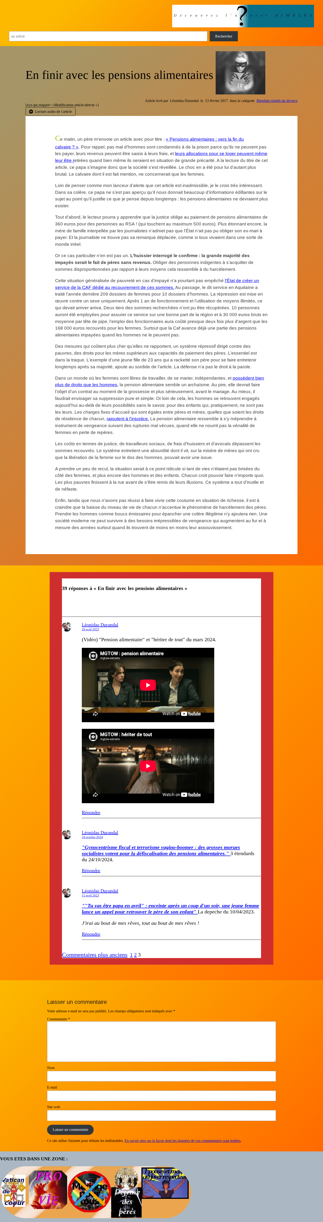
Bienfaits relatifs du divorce (277, 101)
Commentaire (58, 1019)
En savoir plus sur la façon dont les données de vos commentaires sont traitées (182, 1141)
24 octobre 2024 (92, 837)
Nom (51, 1068)
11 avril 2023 (90, 895)
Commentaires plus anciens (94, 954)
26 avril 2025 (90, 629)
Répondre (91, 812)
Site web (53, 1107)
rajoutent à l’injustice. (128, 418)
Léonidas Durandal (100, 624)
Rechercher (223, 36)
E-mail (52, 1087)
